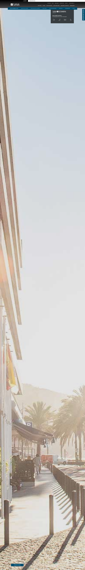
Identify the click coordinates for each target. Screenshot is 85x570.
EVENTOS (60, 8)
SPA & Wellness (56, 5)
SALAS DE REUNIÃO (52, 8)
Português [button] (72, 3)
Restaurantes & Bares (35, 8)
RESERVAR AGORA (83, 14)
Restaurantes (49, 5)
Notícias (49, 3)
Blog (53, 3)
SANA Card (57, 3)
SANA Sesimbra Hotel (14, 8)
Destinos (40, 5)
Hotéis (44, 5)
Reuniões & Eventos (65, 5)
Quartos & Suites (24, 8)
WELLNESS (45, 8)
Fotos (74, 8)
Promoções (72, 5)
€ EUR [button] (66, 3)
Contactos (62, 3)
